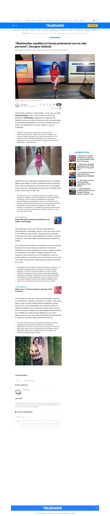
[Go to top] (96, 508)
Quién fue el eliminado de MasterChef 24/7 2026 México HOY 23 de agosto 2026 (85, 166)
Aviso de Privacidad (40, 513)
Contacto (73, 513)
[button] (55, 108)
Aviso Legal (50, 513)
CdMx (33, 20)
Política (38, 30)
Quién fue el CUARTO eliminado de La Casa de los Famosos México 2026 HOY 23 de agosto (85, 158)
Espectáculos (54, 30)
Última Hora (17, 30)
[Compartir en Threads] (50, 104)
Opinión (94, 30)
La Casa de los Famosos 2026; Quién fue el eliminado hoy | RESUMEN (86, 174)
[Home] (55, 25)
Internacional (78, 30)
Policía (32, 30)
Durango (82, 20)
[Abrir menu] (13, 25)
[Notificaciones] (94, 20)
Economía (87, 30)
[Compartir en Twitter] (47, 104)
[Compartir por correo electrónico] (54, 104)
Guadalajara (49, 20)
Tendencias (63, 30)
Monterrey (40, 20)
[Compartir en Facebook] (44, 104)
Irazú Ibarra (24, 105)
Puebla (64, 20)
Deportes (70, 30)
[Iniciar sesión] (97, 20)
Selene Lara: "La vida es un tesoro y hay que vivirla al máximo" (33, 290)
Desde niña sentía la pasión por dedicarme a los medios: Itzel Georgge (32, 220)
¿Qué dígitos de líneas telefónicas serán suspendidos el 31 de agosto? (85, 183)
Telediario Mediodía (29, 380)
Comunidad (25, 30)
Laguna (57, 20)
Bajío (76, 20)
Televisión (45, 30)
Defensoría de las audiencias (62, 513)
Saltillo (70, 20)
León (18, 380)
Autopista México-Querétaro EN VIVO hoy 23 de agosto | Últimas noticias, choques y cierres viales (86, 192)
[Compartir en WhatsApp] (40, 104)
